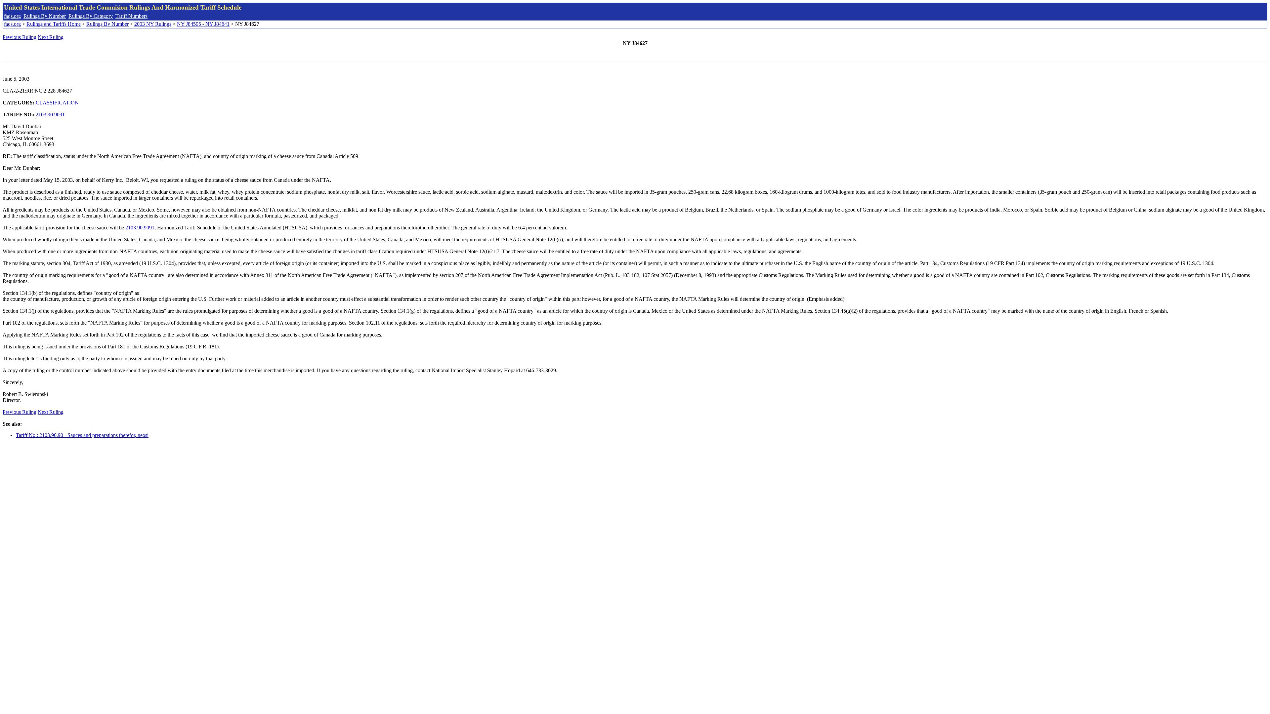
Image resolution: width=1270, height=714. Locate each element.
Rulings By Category (90, 16)
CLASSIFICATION (57, 102)
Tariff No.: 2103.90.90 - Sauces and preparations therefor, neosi (82, 435)
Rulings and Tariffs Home (53, 24)
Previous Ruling (19, 37)
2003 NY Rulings (152, 24)
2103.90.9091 (50, 114)
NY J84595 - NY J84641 (203, 24)
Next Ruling (51, 37)
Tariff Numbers (131, 16)
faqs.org (12, 16)
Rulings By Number (44, 16)
